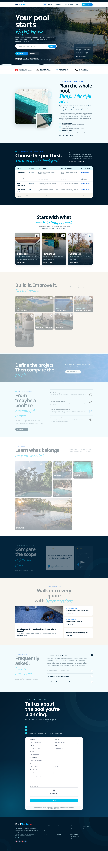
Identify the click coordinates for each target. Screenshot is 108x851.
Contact (71, 838)
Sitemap (55, 848)
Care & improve (58, 4)
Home (45, 4)
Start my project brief (73, 371)
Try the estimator (70, 613)
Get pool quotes (87, 4)
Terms (51, 848)
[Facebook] (19, 841)
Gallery (65, 4)
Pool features (47, 832)
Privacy (47, 848)
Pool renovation (60, 825)
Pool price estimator (74, 825)
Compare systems (70, 624)
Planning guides (73, 832)
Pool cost (46, 834)
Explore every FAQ (20, 682)
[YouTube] (22, 841)
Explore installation (75, 290)
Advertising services (89, 1)
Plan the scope (69, 635)
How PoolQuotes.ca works (67, 135)
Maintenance (59, 828)
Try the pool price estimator (77, 161)
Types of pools (47, 830)
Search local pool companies (72, 1)
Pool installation (47, 825)
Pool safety (59, 834)
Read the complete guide (23, 635)
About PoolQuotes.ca (74, 836)
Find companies (71, 4)
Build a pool (50, 4)
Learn (77, 4)
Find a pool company (74, 830)
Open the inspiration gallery (77, 455)
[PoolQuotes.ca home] (21, 4)
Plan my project (34, 53)
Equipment (59, 832)
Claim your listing (81, 1)
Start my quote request (81, 56)
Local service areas (74, 834)
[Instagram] (16, 841)
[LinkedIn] (25, 841)
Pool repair (59, 830)
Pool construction (47, 828)
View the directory (86, 830)
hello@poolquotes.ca (20, 837)
